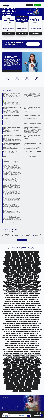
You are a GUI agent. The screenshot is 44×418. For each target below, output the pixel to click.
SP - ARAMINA (25, 373)
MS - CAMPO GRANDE (15, 323)
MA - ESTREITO (9, 295)
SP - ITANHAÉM (7, 379)
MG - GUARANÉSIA (11, 311)
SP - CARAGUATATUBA (7, 375)
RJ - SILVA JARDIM (30, 363)
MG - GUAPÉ (5, 311)
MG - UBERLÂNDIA (7, 323)
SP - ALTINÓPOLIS (17, 373)
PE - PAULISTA (20, 329)
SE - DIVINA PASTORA (7, 369)
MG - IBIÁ (25, 311)
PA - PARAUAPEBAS (30, 323)
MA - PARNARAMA (29, 297)
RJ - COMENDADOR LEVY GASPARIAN (35, 349)
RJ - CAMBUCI (10, 347)
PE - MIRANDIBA (21, 327)
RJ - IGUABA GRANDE (29, 351)
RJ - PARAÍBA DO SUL (25, 357)
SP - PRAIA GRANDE (28, 383)
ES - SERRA (18, 289)
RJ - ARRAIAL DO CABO (19, 343)
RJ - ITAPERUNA (7, 353)
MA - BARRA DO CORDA (33, 291)
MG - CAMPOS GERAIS (9, 307)
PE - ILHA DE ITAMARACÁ (27, 325)
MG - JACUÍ (5, 313)
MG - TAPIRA (28, 321)
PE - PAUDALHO (13, 329)
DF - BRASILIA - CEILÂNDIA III (18, 281)
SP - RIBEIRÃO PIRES (36, 383)
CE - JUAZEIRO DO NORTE (36, 263)
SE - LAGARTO (31, 369)
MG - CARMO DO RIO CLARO (19, 307)
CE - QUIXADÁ (16, 273)
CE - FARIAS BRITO (8, 259)
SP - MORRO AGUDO (29, 381)
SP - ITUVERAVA (30, 379)
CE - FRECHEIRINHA (29, 259)
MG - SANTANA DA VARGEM (26, 317)
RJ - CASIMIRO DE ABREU (7, 349)
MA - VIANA (6, 303)
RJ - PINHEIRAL (24, 359)
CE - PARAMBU (13, 271)
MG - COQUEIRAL (6, 309)
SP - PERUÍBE (17, 383)
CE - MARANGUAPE (7, 267)
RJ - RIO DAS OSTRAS (8, 361)
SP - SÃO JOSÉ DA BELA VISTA (33, 387)
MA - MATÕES (35, 295)
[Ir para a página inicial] (6, 5)
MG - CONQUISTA (35, 307)
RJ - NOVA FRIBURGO (17, 357)
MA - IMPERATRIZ (22, 295)
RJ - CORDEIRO (7, 351)
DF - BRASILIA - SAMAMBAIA (34, 283)
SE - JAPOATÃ (24, 369)
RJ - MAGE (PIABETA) (19, 355)
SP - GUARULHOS (18, 377)
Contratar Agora (8, 33)
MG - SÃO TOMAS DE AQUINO (11, 321)
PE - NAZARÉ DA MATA (29, 327)
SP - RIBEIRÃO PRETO (10, 385)
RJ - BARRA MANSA (35, 343)
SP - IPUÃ (38, 377)
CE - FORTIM (22, 259)
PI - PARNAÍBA (22, 333)
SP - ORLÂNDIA (37, 381)
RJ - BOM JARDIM (8, 345)
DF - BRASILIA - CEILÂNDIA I (8, 281)
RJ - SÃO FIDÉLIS (27, 361)
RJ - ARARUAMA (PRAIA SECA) (31, 341)
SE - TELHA (11, 373)
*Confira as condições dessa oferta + (8, 28)
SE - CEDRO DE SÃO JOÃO (33, 367)
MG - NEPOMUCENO (29, 313)
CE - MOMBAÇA (29, 267)
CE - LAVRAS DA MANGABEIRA (16, 265)
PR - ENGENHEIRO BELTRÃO (7, 337)
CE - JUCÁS (8, 265)
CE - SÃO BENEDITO (8, 275)
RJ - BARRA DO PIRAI (28, 343)
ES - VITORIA (31, 289)
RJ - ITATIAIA (14, 353)
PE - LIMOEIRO (15, 327)
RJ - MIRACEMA (9, 357)
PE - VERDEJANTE (9, 333)
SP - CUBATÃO (15, 375)
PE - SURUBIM (16, 331)
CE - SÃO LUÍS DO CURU (29, 275)
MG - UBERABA (35, 321)
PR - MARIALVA (38, 337)
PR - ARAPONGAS (6, 335)
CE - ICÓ (18, 261)
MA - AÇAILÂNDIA (37, 289)
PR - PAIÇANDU (14, 339)
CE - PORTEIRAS (9, 273)
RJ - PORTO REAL (31, 359)
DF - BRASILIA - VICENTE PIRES (29, 285)
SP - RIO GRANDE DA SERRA (19, 385)
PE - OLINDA (36, 327)
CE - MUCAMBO (6, 269)
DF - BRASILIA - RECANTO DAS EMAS (11, 283)
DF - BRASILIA (24, 279)
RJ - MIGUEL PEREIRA (37, 355)
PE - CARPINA (8, 325)
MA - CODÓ (37, 293)
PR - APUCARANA (34, 333)
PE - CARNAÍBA (37, 323)
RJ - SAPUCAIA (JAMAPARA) (14, 363)
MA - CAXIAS (31, 293)
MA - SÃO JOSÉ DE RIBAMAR (10, 301)
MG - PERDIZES (22, 315)
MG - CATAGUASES (27, 307)
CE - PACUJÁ (31, 269)
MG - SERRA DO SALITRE (21, 321)
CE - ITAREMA (12, 263)
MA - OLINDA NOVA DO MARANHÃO (11, 297)
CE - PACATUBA (25, 269)
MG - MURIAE (22, 313)
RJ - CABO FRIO (15, 345)
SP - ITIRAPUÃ (24, 379)
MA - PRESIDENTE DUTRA (18, 299)
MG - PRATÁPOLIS (29, 315)
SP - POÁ (22, 383)
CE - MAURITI (14, 267)
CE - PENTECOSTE (20, 271)
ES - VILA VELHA (24, 289)
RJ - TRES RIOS (15, 365)
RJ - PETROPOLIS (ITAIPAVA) (15, 359)
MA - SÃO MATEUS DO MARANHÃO (27, 301)
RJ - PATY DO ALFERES (34, 357)
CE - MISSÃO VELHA (21, 267)
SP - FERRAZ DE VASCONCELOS (29, 375)
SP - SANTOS (35, 385)
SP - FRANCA (38, 375)
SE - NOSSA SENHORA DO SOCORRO (10, 371)
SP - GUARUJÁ (12, 377)
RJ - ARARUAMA (22, 341)
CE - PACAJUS (18, 269)
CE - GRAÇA (36, 259)
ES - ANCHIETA (38, 285)
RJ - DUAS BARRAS (14, 351)
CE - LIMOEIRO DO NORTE (26, 265)
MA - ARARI (20, 291)
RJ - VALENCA (21, 365)
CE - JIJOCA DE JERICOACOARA (26, 263)
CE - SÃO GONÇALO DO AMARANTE (18, 275)
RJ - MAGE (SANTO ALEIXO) (28, 355)
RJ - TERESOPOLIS (7, 365)
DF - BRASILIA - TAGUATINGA (18, 285)
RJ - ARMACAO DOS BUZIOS (9, 343)
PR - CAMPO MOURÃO (21, 335)
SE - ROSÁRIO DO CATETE (27, 371)
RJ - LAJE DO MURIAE (30, 353)
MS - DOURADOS (22, 323)
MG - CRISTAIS (22, 309)
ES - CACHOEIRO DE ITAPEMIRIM (11, 287)
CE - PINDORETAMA (28, 271)
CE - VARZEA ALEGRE (17, 279)
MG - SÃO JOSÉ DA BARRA (22, 319)
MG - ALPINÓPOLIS (6, 305)
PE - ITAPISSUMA (8, 327)
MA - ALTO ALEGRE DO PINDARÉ (11, 291)
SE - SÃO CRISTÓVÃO (36, 371)
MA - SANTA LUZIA (34, 299)
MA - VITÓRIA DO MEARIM (14, 303)
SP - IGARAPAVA (26, 377)
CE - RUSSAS (29, 273)
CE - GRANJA (6, 261)
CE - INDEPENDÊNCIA (30, 261)
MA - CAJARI (25, 293)
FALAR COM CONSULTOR (12, 70)
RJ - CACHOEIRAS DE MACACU (34, 345)
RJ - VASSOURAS (28, 365)
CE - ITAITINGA (38, 261)
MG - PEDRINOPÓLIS (14, 315)
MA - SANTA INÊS (27, 299)
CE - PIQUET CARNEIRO (36, 271)
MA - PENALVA (36, 297)
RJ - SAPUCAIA (6, 363)
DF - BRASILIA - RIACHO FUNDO (23, 283)
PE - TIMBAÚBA (30, 331)
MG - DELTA (27, 309)
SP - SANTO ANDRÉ (28, 385)
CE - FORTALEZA (16, 259)
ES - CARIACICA (21, 287)
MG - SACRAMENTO (8, 317)
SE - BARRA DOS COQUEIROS (23, 367)
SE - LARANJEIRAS (37, 369)
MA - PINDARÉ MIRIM (10, 299)
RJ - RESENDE (38, 359)
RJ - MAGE (11, 355)
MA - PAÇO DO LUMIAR (21, 297)
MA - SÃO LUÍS (18, 301)
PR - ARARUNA (13, 335)
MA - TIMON (36, 301)
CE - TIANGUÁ (30, 277)
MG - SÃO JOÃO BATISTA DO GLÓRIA (11, 319)
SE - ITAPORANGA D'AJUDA (16, 369)
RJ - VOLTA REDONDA (36, 365)
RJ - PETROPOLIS (6, 359)
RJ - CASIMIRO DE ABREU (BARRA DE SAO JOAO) (20, 349)
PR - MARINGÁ (8, 339)
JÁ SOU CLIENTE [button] (22, 240)
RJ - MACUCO (6, 355)
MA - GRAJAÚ (15, 295)
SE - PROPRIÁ (19, 371)
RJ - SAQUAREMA (23, 363)
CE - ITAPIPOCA (6, 263)
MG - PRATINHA (36, 315)
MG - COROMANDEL (14, 309)
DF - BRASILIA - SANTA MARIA (8, 285)
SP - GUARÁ (5, 377)
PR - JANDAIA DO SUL (17, 337)
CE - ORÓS (12, 269)
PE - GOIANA (20, 325)
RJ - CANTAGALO (28, 347)
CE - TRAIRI (36, 277)
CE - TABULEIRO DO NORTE (10, 277)
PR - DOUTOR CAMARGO (36, 335)
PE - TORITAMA (36, 331)
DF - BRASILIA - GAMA (28, 281)
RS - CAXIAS (8, 367)
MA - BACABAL (26, 291)
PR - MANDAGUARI (31, 337)
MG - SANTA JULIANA (17, 317)
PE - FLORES (14, 325)
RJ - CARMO (34, 347)
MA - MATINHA (29, 295)
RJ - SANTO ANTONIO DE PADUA (17, 361)
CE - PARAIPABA (6, 271)
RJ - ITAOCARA (37, 351)
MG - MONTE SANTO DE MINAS (14, 313)
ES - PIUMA (12, 289)
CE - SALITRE (35, 273)
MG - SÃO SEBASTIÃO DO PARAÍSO (33, 319)
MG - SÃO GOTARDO (35, 317)
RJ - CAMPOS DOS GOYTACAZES (18, 347)
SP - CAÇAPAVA (38, 373)
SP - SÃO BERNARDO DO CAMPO (11, 387)
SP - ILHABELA (33, 377)
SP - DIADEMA (21, 375)
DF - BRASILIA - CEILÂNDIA (32, 279)
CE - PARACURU (38, 269)
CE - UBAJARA (10, 279)
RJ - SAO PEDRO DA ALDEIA (35, 361)
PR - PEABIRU (21, 339)
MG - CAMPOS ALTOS (37, 305)
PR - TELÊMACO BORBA (35, 339)
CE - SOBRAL (36, 275)
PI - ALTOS (15, 333)
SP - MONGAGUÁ (22, 381)
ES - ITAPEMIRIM (34, 287)
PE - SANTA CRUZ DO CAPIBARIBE (36, 329)
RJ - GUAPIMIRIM (21, 351)
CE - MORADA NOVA (36, 267)
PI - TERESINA (28, 333)
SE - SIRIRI (5, 373)
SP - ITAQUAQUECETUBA (15, 379)
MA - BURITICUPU (18, 293)
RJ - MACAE (37, 353)
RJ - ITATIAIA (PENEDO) (21, 353)
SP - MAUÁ (6, 381)
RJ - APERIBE (16, 341)
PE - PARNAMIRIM (5, 329)
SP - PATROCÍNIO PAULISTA (8, 383)
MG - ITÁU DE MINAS (38, 311)
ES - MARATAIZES (6, 289)
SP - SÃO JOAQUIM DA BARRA (22, 387)
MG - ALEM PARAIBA (36, 303)
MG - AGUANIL (29, 303)
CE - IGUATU (23, 261)
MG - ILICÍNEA (30, 311)
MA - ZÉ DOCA (22, 303)
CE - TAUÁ (24, 277)
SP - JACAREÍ (37, 379)
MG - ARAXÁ (13, 305)
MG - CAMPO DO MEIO (29, 305)
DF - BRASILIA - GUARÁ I (36, 281)
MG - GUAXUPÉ (19, 311)
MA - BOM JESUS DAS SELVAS (9, 293)
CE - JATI (18, 263)
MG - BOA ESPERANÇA (20, 305)
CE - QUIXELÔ (22, 273)
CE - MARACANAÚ (35, 265)
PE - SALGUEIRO (26, 329)
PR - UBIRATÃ (10, 341)
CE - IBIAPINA (12, 261)
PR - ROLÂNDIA (27, 339)
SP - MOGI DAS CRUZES (14, 381)
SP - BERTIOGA (31, 373)
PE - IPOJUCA (36, 325)
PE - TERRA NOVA (22, 331)
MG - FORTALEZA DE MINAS (36, 309)
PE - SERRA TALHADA (8, 331)
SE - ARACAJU (15, 367)
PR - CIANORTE (28, 335)
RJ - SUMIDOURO (38, 363)
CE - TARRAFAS (18, 277)
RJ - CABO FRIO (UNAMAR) (23, 345)
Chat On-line (30, 5)
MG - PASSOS (7, 315)
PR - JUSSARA (24, 337)
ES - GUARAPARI (27, 287)
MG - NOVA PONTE (37, 313)
